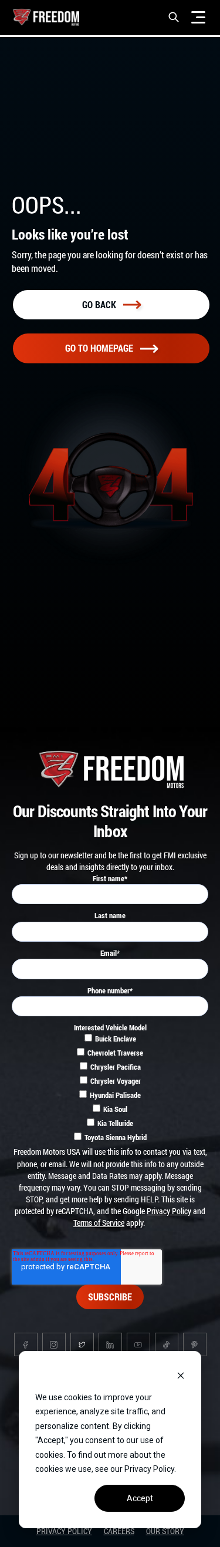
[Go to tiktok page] (166, 1344)
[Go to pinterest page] (195, 1344)
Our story (165, 1530)
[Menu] (198, 17)
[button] (173, 17)
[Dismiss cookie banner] (181, 1374)
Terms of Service (98, 1222)
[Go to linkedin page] (110, 1344)
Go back (99, 304)
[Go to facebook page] (26, 1344)
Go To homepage (99, 348)
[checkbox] (110, 1089)
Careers (119, 1530)
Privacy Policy (169, 1210)
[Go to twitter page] (82, 1344)
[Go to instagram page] (54, 1344)
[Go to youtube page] (138, 1344)
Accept (140, 1498)
